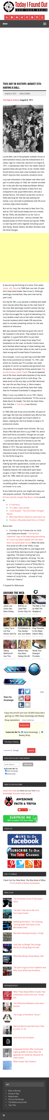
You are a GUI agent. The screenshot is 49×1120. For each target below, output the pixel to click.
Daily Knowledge (31, 732)
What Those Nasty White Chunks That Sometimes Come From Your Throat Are (29, 995)
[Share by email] (27, 705)
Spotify (13, 497)
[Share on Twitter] (27, 691)
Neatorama (13, 1096)
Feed (36, 497)
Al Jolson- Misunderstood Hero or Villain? (27, 520)
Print (12, 883)
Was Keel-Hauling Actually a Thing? (28, 933)
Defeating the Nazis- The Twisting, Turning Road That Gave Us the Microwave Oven (28, 925)
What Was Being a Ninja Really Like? (28, 956)
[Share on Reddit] (21, 698)
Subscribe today (10, 791)
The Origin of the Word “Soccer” (27, 1015)
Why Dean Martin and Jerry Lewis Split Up (27, 517)
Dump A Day (13, 1093)
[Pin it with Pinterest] (27, 698)
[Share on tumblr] (21, 705)
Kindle (18, 883)
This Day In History (11, 100)
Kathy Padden (25, 93)
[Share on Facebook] (21, 691)
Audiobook (34, 883)
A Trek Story (20, 404)
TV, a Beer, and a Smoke (19, 508)
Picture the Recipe (16, 1099)
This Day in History (12, 742)
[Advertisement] (24, 53)
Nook (25, 883)
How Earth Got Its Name (23, 1038)
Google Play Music (25, 497)
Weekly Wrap (24, 735)
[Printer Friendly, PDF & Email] (42, 692)
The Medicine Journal (17, 1102)
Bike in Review (14, 1091)
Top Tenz (12, 1105)
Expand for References (14, 585)
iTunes (6, 497)
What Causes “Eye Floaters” (24, 1061)
